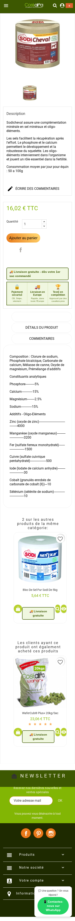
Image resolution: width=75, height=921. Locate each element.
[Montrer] (57, 609)
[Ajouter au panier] (18, 609)
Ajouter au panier (23, 238)
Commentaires (41, 339)
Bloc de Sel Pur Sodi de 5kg (40, 589)
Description (41, 317)
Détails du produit (41, 328)
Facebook (26, 833)
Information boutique (35, 893)
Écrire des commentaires (33, 189)
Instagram (51, 833)
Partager (20, 250)
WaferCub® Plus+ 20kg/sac (40, 713)
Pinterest (38, 833)
